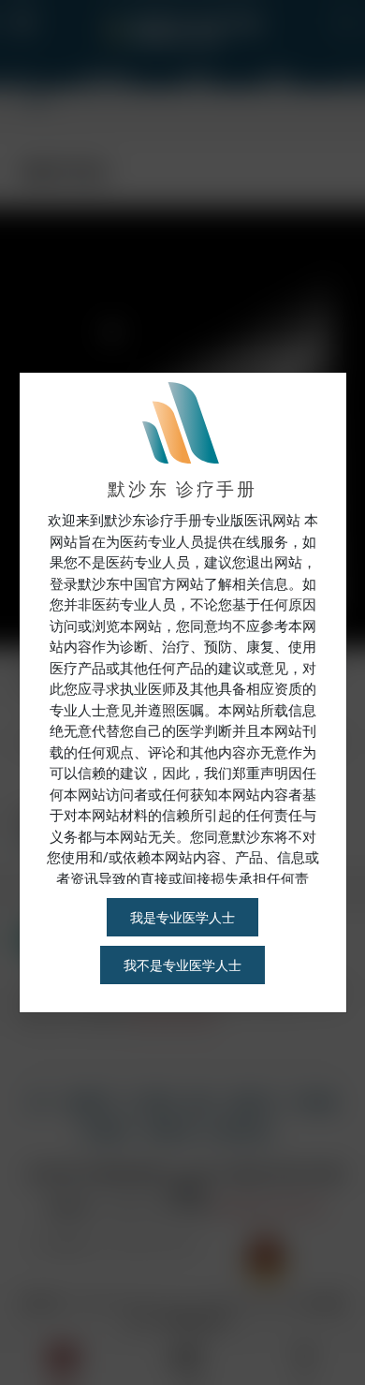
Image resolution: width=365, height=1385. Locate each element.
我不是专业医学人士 (182, 965)
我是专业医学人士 (182, 917)
